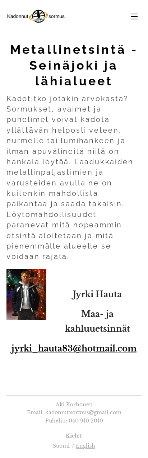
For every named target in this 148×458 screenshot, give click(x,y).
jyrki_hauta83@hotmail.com (74, 349)
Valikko (134, 16)
